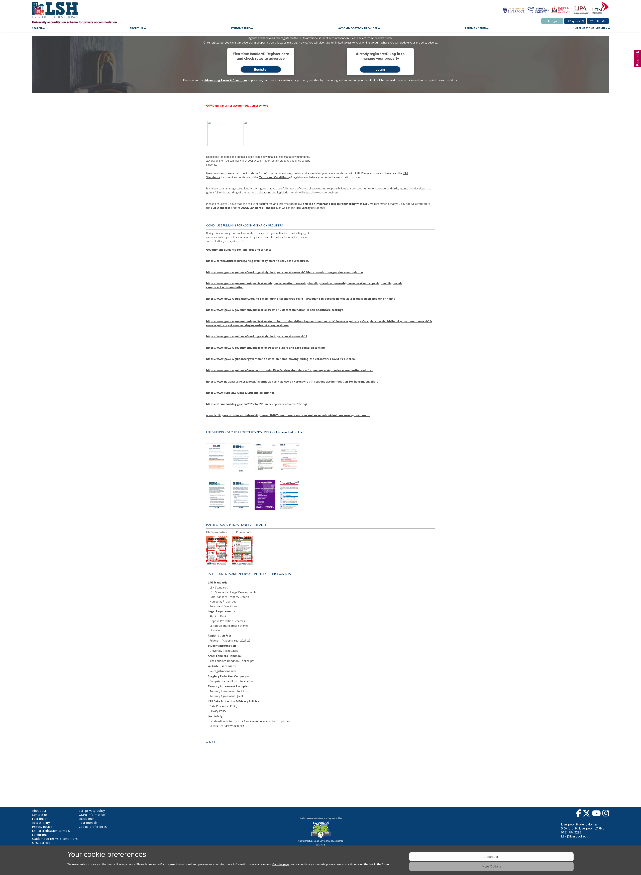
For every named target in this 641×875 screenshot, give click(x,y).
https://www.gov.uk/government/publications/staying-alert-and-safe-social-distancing (265, 348)
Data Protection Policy (223, 706)
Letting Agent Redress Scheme (228, 626)
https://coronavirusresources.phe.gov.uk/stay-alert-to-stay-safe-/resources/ (257, 261)
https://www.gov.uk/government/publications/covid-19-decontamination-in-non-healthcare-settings (274, 310)
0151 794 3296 (571, 832)
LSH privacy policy (92, 811)
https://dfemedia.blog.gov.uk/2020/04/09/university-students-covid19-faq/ (256, 404)
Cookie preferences (93, 827)
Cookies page (280, 864)
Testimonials (88, 823)
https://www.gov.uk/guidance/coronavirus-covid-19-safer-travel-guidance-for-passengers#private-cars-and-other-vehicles (289, 370)
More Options (491, 866)
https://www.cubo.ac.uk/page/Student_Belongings (240, 393)
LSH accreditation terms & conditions (51, 833)
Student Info (241, 28)
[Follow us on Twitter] (586, 814)
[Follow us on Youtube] (596, 814)
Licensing (215, 630)
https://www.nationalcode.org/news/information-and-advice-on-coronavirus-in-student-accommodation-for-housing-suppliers (292, 381)
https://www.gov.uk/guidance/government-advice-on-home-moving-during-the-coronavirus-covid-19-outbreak (281, 359)
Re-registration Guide (223, 671)
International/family (590, 28)
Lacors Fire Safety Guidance (226, 726)
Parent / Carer (475, 28)
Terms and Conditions (274, 177)
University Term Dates (223, 651)
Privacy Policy (217, 711)
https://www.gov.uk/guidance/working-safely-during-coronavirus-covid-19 (256, 336)
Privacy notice (42, 827)
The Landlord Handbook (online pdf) (232, 661)
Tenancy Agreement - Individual (229, 691)
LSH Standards (220, 208)
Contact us (40, 815)
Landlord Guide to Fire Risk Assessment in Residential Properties (249, 721)
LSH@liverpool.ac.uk (575, 836)
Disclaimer (86, 819)
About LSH (39, 811)
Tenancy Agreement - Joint (226, 696)
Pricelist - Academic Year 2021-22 (229, 640)
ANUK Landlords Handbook (259, 208)
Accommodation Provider (357, 28)
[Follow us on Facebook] (578, 814)
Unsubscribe (41, 843)
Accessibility (41, 823)
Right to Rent (217, 616)
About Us (136, 28)
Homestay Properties (222, 601)
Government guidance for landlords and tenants (238, 249)
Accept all (491, 856)
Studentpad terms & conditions (55, 839)
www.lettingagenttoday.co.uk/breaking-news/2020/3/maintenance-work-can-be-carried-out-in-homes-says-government (288, 415)
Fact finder (40, 819)
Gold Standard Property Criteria (229, 597)
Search (37, 28)
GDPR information (92, 815)
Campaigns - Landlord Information (231, 681)
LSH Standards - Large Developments (232, 592)
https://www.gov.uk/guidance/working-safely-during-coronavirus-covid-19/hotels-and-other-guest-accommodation (284, 272)
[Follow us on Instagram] (605, 814)
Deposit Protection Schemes (227, 621)
